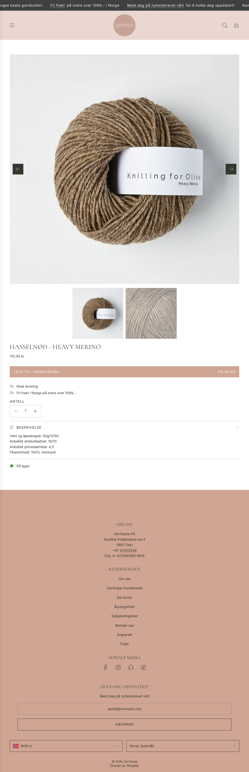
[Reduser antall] (16, 411)
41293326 (128, 550)
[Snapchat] (131, 667)
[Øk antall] (35, 411)
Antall (17, 401)
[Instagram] (118, 667)
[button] (18, 169)
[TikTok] (143, 667)
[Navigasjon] (12, 25)
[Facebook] (105, 667)
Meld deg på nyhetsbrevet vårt (149, 5)
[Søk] (225, 25)
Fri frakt (51, 5)
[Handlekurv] (236, 25)
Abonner (124, 724)
